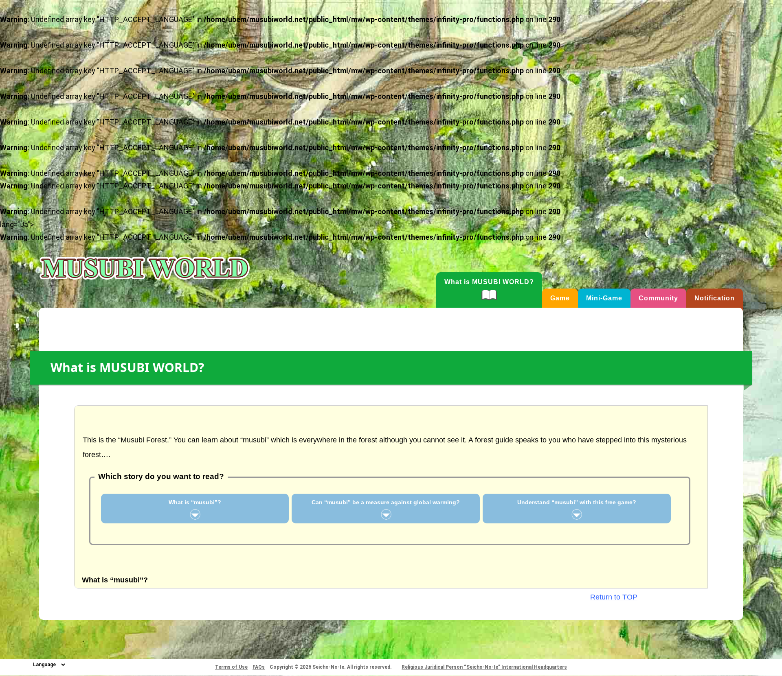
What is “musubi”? (195, 502)
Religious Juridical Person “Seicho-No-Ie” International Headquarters (484, 667)
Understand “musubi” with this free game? (576, 502)
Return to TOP (613, 597)
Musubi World (144, 268)
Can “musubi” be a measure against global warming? (386, 502)
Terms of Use (231, 667)
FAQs (259, 667)
